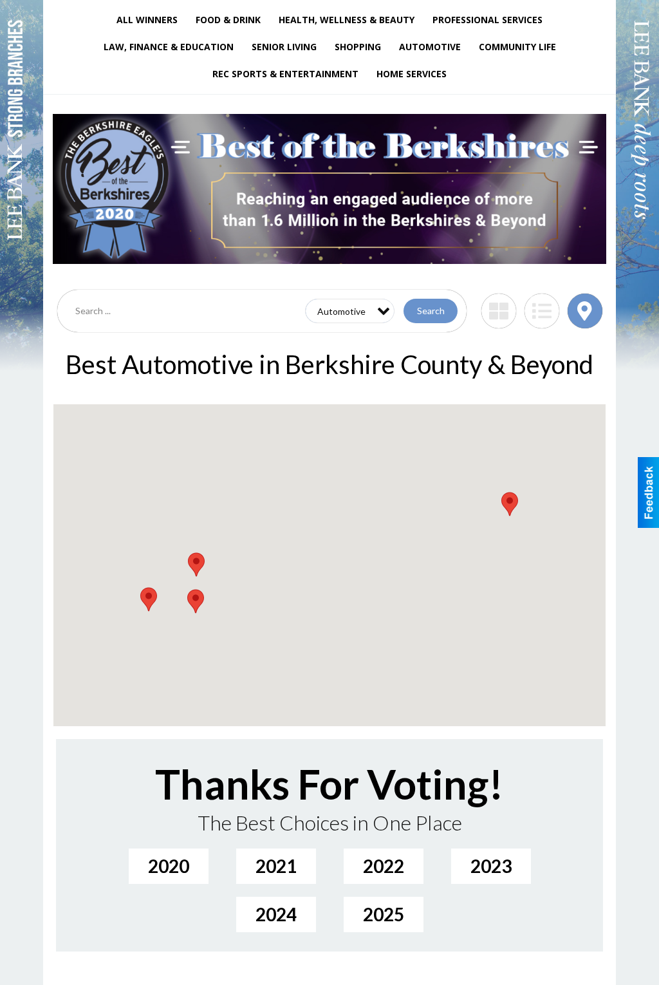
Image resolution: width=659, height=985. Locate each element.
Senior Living (284, 47)
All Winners (147, 20)
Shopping (358, 47)
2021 (276, 866)
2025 (383, 914)
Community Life (517, 47)
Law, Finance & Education (169, 47)
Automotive (430, 47)
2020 (168, 866)
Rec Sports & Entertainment (285, 74)
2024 (276, 914)
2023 (491, 866)
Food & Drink (228, 20)
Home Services (411, 74)
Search (431, 310)
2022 (383, 866)
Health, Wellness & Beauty (346, 20)
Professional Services (487, 20)
